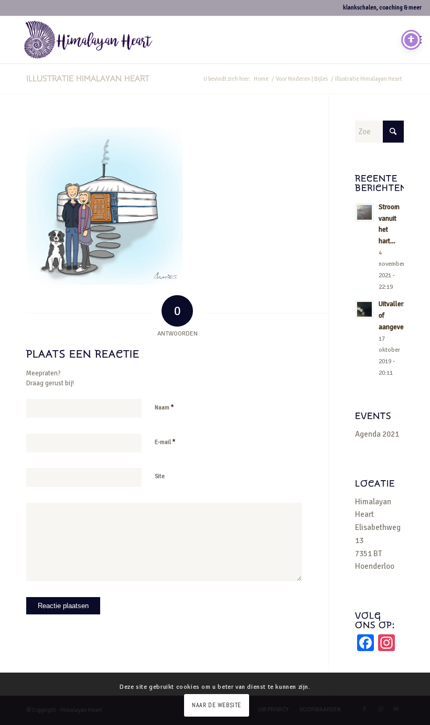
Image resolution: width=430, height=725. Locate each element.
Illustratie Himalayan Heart (87, 78)
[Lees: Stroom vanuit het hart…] (364, 212)
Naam (164, 407)
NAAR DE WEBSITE (216, 705)
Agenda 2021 (377, 434)
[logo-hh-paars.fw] (88, 39)
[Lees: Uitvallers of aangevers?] (364, 309)
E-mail (165, 442)
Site (160, 476)
